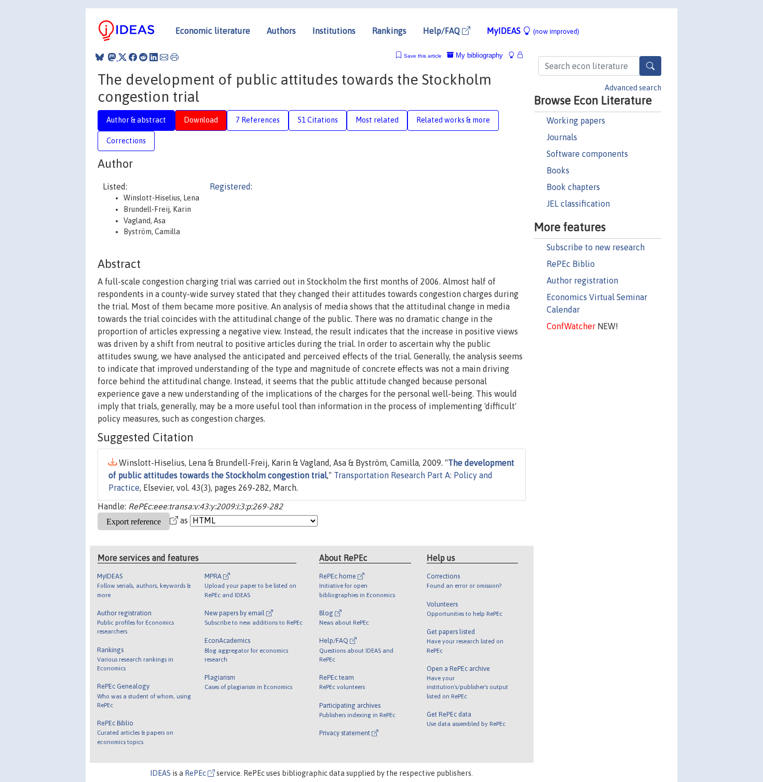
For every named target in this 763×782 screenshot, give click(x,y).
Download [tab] (201, 120)
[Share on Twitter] (122, 57)
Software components (587, 153)
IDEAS (160, 773)
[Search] (650, 66)
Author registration (582, 280)
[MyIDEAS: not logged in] (514, 55)
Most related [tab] (377, 120)
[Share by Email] (164, 57)
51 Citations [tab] (317, 120)
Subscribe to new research (596, 247)
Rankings (389, 30)
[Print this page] (174, 57)
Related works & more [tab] (453, 120)
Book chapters (573, 187)
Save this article (423, 56)
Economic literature (212, 30)
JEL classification (578, 203)
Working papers (576, 120)
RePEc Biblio (571, 263)
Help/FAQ (442, 30)
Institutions (334, 30)
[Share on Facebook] (133, 57)
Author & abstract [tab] (136, 120)
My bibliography (478, 55)
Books (558, 170)
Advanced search (633, 88)
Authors (281, 30)
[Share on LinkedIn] (153, 57)
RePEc (196, 773)
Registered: (231, 186)
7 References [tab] (258, 120)
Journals (562, 137)
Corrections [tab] (126, 141)
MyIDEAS (533, 30)
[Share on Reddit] (143, 57)
